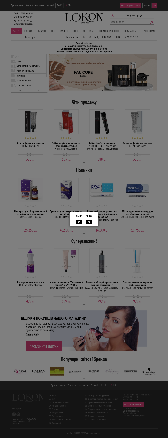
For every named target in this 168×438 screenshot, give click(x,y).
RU (89, 222)
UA (79, 222)
